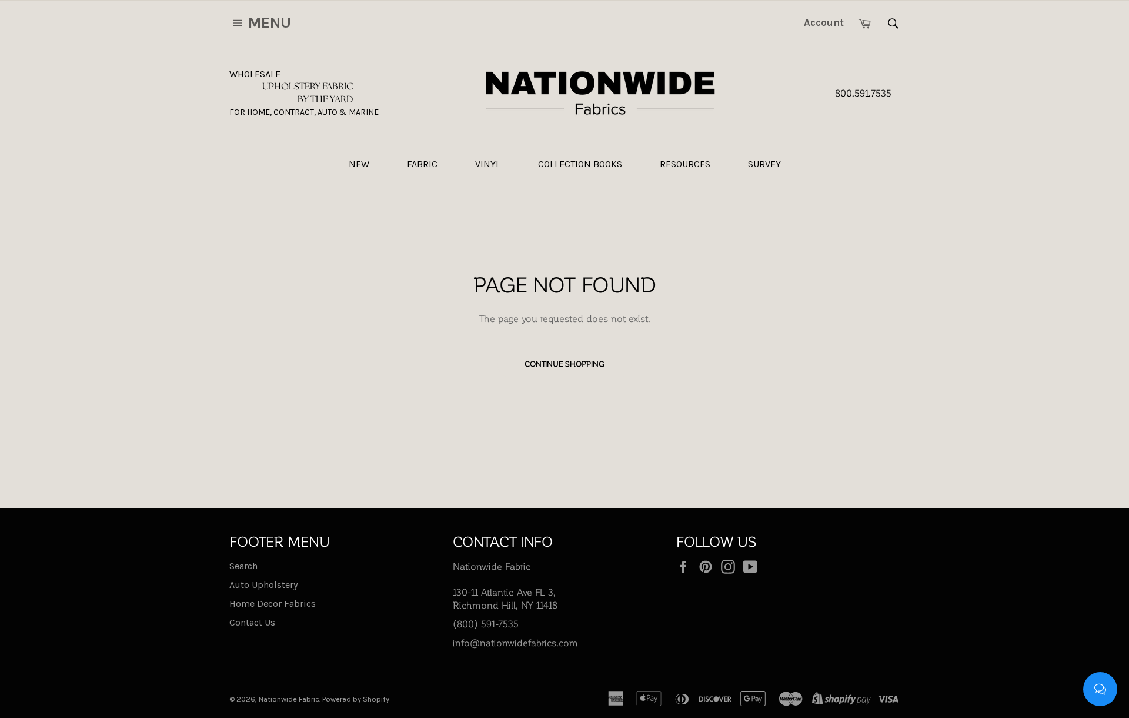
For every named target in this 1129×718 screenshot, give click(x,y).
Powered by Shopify (355, 698)
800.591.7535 (863, 92)
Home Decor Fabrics (272, 603)
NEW (359, 163)
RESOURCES (685, 163)
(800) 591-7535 (486, 623)
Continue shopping (564, 363)
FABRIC (422, 163)
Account (824, 22)
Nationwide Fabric (289, 698)
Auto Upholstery (263, 584)
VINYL (487, 163)
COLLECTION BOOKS (580, 163)
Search (243, 565)
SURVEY (764, 163)
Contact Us (252, 622)
